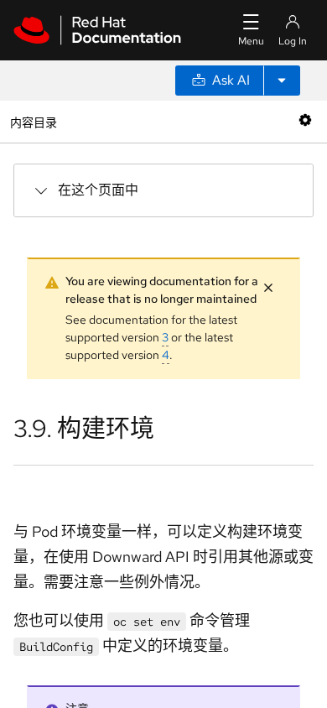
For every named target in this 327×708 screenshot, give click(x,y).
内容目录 (33, 121)
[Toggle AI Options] (281, 80)
